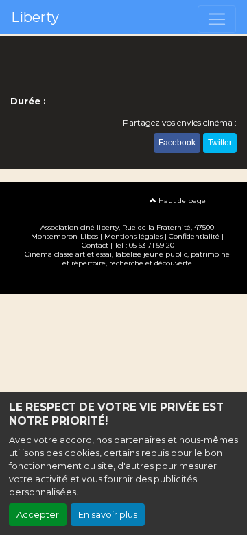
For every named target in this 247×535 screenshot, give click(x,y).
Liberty (35, 17)
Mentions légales (133, 236)
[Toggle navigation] (217, 19)
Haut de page (181, 200)
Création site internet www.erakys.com (123, 282)
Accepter (37, 515)
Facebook (177, 142)
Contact (95, 245)
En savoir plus (107, 515)
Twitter (220, 142)
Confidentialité (194, 236)
